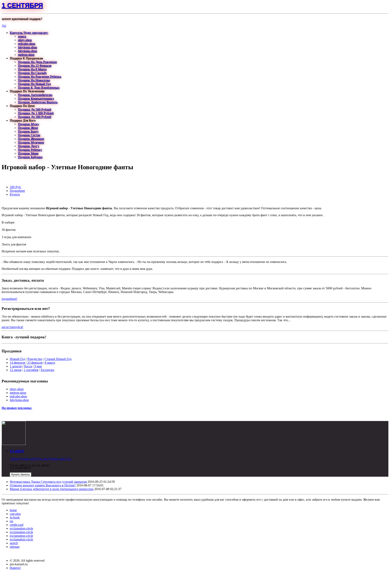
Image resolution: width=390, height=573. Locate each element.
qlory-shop (25, 40)
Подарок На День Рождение (37, 62)
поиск (22, 36)
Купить (15, 194)
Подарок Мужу (28, 124)
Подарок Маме (28, 153)
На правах (9, 408)
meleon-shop (26, 54)
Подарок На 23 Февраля (34, 65)
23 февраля (34, 362)
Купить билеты (20, 474)
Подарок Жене (28, 127)
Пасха (28, 366)
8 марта (50, 362)
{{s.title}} (17, 451)
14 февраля (17, 362)
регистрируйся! (12, 327)
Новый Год (17, 359)
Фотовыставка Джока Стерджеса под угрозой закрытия (48, 481)
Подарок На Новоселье (34, 80)
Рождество (34, 359)
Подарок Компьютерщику (36, 98)
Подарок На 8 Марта (32, 69)
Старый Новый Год (58, 359)
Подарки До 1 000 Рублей (36, 113)
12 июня (15, 370)
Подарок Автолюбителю (35, 95)
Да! (4, 25)
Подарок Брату (28, 131)
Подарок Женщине (31, 138)
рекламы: (25, 408)
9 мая (38, 366)
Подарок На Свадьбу (32, 73)
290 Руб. (15, 187)
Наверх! (15, 568)
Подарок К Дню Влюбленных (39, 87)
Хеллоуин (47, 370)
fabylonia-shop (27, 47)
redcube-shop (26, 43)
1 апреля (16, 366)
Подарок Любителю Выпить (37, 102)
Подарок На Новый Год (34, 84)
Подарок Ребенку (30, 149)
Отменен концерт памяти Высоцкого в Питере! (43, 485)
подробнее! (9, 299)
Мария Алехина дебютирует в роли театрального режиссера (51, 489)
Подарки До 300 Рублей (34, 116)
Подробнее (17, 190)
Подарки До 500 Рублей (34, 109)
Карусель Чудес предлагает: (29, 32)
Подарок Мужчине (31, 142)
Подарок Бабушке (30, 157)
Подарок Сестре (29, 135)
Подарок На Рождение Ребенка (39, 76)
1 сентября (22, 5)
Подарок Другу (28, 146)
